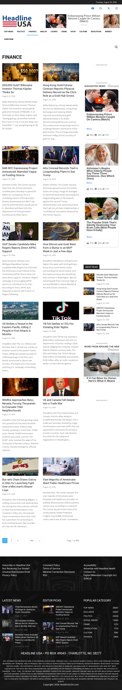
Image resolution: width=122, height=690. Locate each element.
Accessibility (90, 565)
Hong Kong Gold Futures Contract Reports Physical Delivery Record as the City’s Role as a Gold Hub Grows (107, 294)
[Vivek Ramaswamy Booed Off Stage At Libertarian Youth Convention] (7, 609)
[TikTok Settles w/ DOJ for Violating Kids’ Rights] (61, 311)
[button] (116, 47)
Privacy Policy (9, 575)
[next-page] (39, 540)
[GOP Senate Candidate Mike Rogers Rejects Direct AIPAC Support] (20, 231)
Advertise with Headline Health (99, 568)
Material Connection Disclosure (59, 571)
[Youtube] (93, 8)
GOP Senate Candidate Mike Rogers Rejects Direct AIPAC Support (19, 248)
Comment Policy (51, 565)
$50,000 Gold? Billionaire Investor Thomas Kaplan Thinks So (17, 89)
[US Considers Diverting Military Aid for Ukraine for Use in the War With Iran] (7, 623)
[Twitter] (108, 8)
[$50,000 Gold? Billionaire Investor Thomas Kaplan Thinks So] (20, 72)
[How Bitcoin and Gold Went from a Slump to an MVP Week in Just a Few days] (61, 231)
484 (32, 540)
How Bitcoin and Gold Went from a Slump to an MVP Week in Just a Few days (59, 248)
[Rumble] (101, 8)
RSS (45, 575)
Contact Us (89, 571)
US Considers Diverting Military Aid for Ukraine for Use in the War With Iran (26, 623)
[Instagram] (116, 8)
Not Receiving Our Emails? (16, 568)
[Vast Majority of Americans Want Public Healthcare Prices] (61, 467)
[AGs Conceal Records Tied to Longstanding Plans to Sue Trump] (61, 155)
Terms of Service (51, 568)
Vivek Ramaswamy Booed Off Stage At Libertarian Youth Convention (26, 609)
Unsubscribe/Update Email (16, 571)
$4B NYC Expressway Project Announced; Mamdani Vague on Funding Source (19, 172)
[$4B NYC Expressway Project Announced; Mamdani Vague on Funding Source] (20, 155)
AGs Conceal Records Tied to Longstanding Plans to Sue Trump (60, 172)
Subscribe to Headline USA (16, 565)
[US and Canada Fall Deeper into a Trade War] (61, 387)
